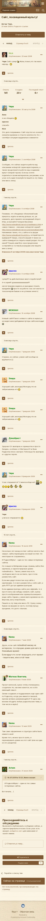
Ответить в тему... (15, 844)
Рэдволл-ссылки (21, 26)
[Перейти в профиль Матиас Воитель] (4, 678)
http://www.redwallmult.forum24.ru (16, 235)
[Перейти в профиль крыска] (4, 272)
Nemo (26, 778)
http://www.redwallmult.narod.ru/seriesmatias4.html (22, 230)
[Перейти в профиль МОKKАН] (4, 311)
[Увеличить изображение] (18, 61)
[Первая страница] (3, 43)
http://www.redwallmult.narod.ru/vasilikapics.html (21, 224)
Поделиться (24, 857)
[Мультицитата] (3, 73)
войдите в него (16, 831)
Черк (10, 24)
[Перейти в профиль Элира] (4, 380)
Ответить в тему (23, 35)
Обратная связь (27, 912)
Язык (14, 912)
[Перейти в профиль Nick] (4, 54)
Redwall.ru (23, 915)
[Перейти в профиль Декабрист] (4, 439)
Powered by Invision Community (23, 917)
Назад (9, 43)
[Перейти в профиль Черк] (4, 108)
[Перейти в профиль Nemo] (4, 544)
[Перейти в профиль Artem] (4, 769)
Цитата (10, 73)
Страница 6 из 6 (22, 43)
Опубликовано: (20, 56)
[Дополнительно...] (41, 54)
